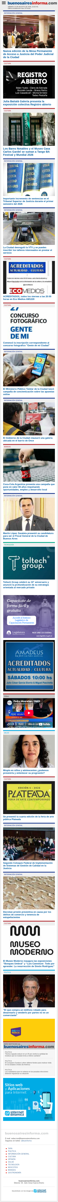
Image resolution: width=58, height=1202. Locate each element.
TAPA (10, 1148)
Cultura (7, 63)
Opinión (11, 1159)
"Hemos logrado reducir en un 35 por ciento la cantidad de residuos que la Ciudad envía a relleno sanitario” (26, 1054)
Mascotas (13, 1167)
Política (7, 972)
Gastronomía (14, 1173)
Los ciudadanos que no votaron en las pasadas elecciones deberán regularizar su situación (26, 1071)
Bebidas (7, 447)
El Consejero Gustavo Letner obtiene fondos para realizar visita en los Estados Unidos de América (28, 1063)
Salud (6, 733)
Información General (13, 13)
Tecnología (9, 545)
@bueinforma (26, 1141)
